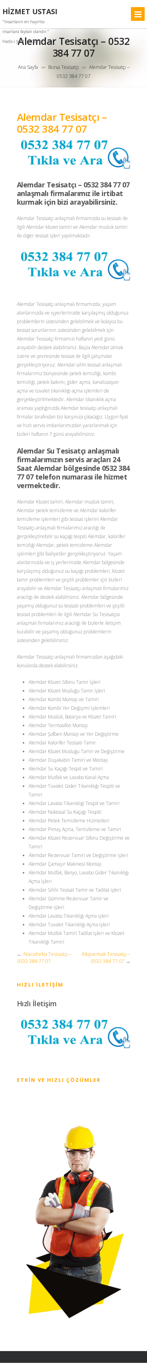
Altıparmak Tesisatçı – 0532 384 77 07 (106, 957)
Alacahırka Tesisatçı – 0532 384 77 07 (44, 957)
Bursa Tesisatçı (63, 67)
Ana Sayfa (28, 67)
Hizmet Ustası (29, 11)
